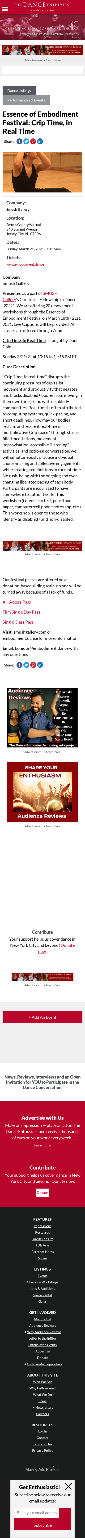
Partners (42, 1414)
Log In (42, 1431)
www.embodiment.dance (25, 264)
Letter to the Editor (42, 1338)
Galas (42, 1301)
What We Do (42, 1394)
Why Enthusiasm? (42, 1388)
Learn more (42, 1145)
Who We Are (42, 1382)
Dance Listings (19, 90)
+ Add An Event (42, 1017)
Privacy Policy (42, 1450)
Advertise (42, 1351)
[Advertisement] (42, 879)
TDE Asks (43, 1245)
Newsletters (44, 1407)
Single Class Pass (18, 622)
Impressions (42, 1226)
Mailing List (42, 1319)
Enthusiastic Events (42, 1345)
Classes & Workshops (42, 1282)
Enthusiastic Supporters (44, 1364)
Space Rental (42, 1295)
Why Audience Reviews (44, 1332)
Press (42, 1401)
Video (42, 1258)
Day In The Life (42, 1239)
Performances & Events (26, 100)
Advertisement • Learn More (43, 60)
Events (42, 1276)
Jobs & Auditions (42, 1288)
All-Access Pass (17, 602)
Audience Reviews (42, 1325)
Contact (42, 1438)
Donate (42, 1192)
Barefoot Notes (42, 1252)
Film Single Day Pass (21, 612)
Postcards (42, 1232)
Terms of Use (42, 1444)
